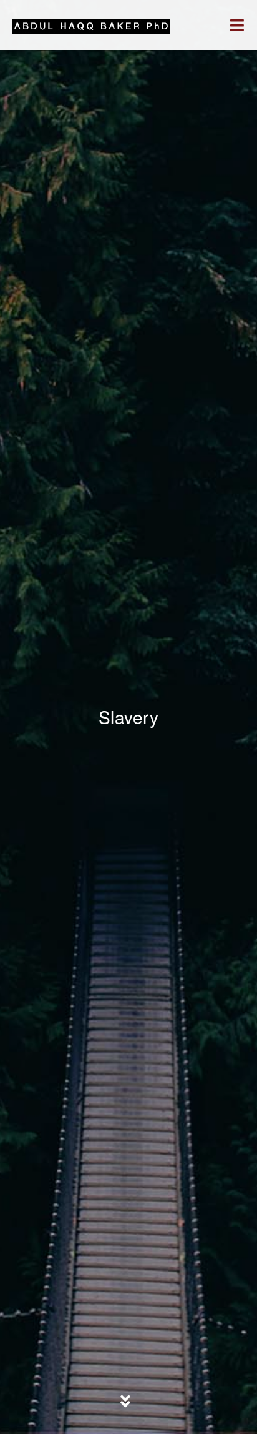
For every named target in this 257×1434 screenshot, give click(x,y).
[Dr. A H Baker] (91, 25)
